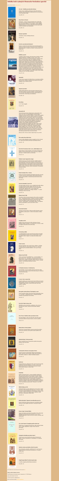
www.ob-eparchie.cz (20, 479)
